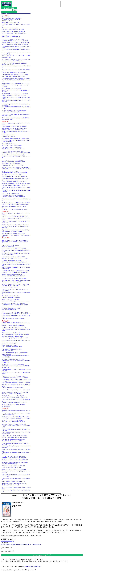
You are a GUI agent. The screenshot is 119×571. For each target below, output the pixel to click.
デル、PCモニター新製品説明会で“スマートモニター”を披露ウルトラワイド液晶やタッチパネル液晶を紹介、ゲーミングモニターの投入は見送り (16, 140)
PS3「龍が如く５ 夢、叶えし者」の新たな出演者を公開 (15, 459)
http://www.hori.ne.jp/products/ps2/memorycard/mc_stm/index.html (21, 544)
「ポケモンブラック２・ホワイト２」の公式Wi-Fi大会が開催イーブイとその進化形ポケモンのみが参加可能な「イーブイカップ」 (16, 80)
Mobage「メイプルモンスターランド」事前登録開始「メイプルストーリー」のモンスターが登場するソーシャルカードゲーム (16, 471)
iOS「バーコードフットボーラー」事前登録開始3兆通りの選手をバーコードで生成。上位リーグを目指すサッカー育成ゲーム (16, 366)
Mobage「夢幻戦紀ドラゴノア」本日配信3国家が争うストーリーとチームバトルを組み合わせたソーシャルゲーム (16, 90)
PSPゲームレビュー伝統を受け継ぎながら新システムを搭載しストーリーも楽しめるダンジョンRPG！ (11, 18)
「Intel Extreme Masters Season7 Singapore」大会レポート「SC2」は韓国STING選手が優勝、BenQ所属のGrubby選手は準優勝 (16, 329)
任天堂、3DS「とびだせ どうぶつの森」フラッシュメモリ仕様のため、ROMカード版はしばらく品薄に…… (16, 24)
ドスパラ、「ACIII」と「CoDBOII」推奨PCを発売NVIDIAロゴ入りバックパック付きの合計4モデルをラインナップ (16, 156)
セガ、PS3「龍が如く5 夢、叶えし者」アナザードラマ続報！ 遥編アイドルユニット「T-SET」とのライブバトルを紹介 (14, 247)
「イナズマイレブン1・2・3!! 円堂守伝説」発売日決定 (14, 278)
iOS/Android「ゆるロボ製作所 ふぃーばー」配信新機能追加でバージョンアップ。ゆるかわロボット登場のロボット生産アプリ (16, 361)
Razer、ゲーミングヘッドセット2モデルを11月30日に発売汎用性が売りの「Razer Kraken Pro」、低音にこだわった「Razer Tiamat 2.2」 (15, 242)
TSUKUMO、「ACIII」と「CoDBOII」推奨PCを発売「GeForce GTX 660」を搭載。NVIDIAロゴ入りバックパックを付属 (16, 425)
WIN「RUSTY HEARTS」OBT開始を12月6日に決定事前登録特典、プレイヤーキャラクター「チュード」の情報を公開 (16, 235)
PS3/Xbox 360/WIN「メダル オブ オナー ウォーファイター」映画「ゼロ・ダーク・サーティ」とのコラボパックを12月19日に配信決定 (16, 85)
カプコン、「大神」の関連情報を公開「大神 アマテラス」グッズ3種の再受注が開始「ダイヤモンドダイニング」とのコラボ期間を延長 (13, 195)
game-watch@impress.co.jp (32, 566)
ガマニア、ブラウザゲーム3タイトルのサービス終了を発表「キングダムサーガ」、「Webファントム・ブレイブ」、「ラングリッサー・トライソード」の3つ (16, 286)
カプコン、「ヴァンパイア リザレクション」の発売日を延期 (16, 389)
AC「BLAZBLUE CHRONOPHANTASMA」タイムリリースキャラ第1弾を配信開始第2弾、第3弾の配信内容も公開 (11, 308)
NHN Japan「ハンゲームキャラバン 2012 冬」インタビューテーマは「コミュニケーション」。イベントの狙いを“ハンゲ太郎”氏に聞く (16, 226)
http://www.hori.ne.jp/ (7, 541)
